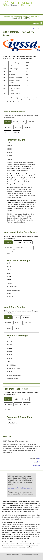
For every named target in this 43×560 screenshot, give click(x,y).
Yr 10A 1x (29, 248)
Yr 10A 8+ (8, 242)
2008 (38, 458)
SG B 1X (16, 132)
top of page (36, 465)
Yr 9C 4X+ (18, 323)
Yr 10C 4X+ (19, 248)
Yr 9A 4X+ (25, 317)
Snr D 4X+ (27, 127)
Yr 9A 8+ (8, 317)
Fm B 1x (7, 410)
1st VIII (7, 121)
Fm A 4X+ (25, 399)
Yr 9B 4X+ (8, 323)
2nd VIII (15, 121)
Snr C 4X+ (18, 127)
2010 (38, 462)
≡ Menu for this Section (33, 29)
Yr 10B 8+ (18, 242)
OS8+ (22, 121)
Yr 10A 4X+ (27, 242)
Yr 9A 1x (7, 328)
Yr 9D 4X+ (27, 323)
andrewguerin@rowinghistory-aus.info (20, 488)
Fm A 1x (26, 404)
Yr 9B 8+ (16, 317)
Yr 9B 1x (16, 328)
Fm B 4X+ (8, 404)
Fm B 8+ (16, 399)
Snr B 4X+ (8, 127)
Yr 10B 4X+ (8, 248)
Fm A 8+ (7, 399)
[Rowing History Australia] (16, 7)
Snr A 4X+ (31, 121)
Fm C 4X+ (18, 404)
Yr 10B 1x (8, 253)
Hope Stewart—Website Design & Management (25, 554)
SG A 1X (7, 132)
